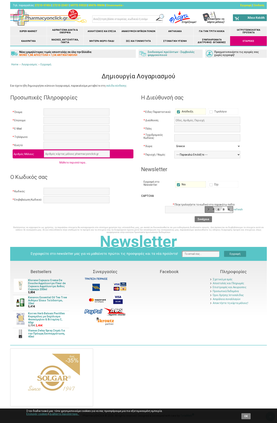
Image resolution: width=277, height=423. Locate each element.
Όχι (216, 184)
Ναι (183, 184)
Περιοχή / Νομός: (155, 154)
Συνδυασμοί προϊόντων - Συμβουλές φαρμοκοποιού (171, 53)
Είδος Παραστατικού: (157, 111)
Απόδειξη (187, 111)
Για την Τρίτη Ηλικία (211, 31)
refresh (238, 209)
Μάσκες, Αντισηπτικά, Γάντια (65, 41)
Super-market (28, 31)
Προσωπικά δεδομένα (226, 291)
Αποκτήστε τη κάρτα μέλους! (230, 303)
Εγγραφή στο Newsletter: (151, 183)
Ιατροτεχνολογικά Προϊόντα (248, 31)
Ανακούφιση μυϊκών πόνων (138, 31)
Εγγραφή (246, 5)
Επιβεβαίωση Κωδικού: (27, 199)
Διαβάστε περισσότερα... (64, 413)
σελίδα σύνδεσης (116, 85)
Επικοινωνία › (115, 5)
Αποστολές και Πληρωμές (228, 283)
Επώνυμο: (19, 120)
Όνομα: (18, 112)
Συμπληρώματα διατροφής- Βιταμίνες (212, 41)
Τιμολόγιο (220, 111)
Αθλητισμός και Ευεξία (102, 31)
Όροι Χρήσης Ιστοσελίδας (228, 295)
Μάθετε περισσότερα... (73, 162)
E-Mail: (17, 128)
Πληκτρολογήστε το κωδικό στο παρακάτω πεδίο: (204, 204)
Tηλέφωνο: (20, 136)
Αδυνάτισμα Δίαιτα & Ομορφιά (65, 31)
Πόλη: (148, 128)
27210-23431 (61, 5)
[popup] (93, 311)
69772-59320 (78, 5)
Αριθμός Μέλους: (24, 154)
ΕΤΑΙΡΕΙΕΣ (248, 41)
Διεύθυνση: (151, 120)
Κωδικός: (19, 191)
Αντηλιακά (175, 31)
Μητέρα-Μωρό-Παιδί (101, 41)
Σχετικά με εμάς (223, 279)
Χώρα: (148, 146)
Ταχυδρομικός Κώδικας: (153, 136)
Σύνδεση (258, 5)
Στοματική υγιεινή (175, 41)
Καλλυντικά (28, 41)
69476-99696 (96, 5)
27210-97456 (43, 5)
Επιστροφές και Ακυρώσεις (229, 287)
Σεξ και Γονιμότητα (138, 41)
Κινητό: (18, 145)
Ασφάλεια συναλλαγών (226, 299)
